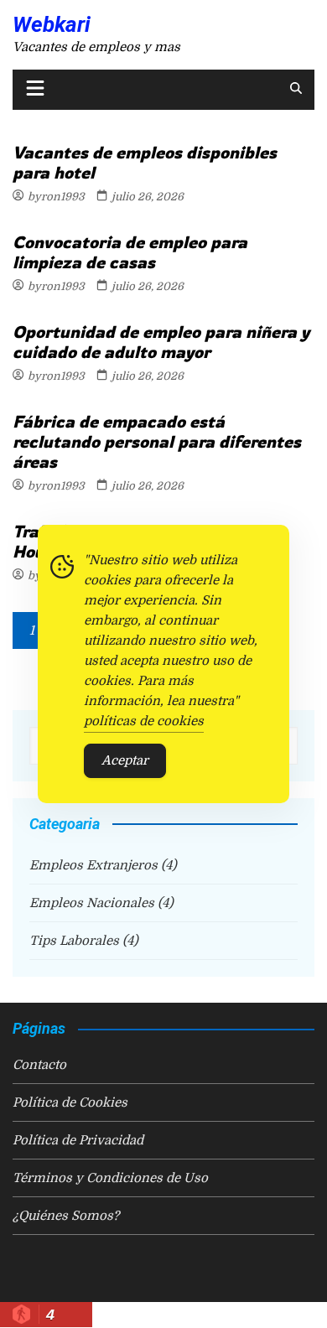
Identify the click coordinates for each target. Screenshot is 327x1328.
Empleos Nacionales (91, 902)
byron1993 (56, 196)
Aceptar (124, 760)
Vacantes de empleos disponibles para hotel (145, 162)
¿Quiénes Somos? (66, 1215)
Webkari (52, 24)
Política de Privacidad (78, 1140)
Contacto (39, 1064)
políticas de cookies (144, 721)
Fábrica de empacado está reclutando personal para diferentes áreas (157, 441)
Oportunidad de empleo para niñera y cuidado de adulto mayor (161, 341)
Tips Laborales (74, 940)
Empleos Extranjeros (93, 865)
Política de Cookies (70, 1102)
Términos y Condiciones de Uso (110, 1177)
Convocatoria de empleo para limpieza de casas (130, 251)
